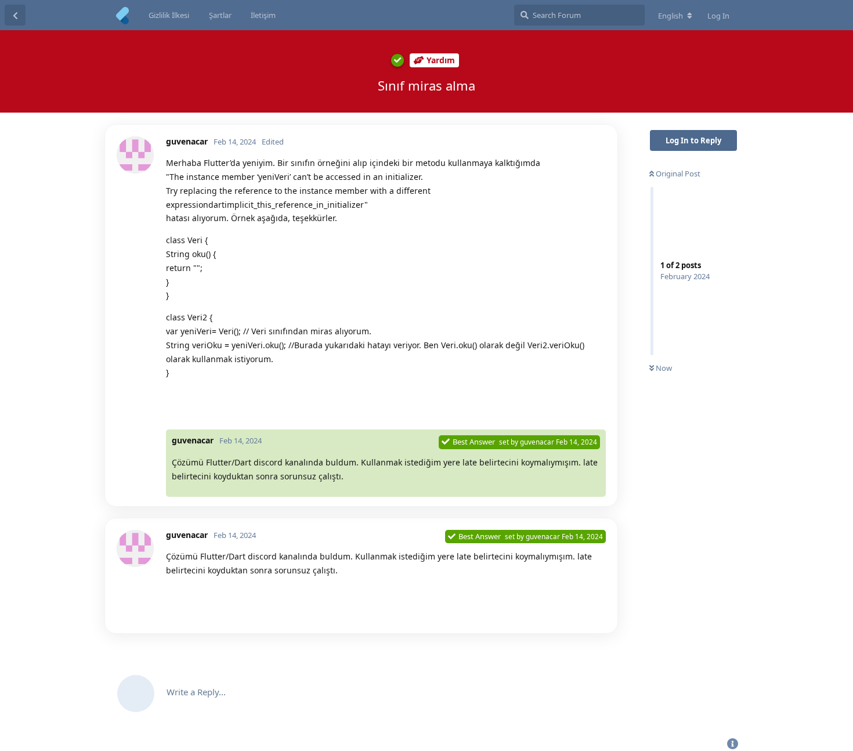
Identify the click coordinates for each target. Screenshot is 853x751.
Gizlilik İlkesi (169, 15)
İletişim (263, 15)
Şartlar (220, 15)
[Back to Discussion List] (15, 15)
